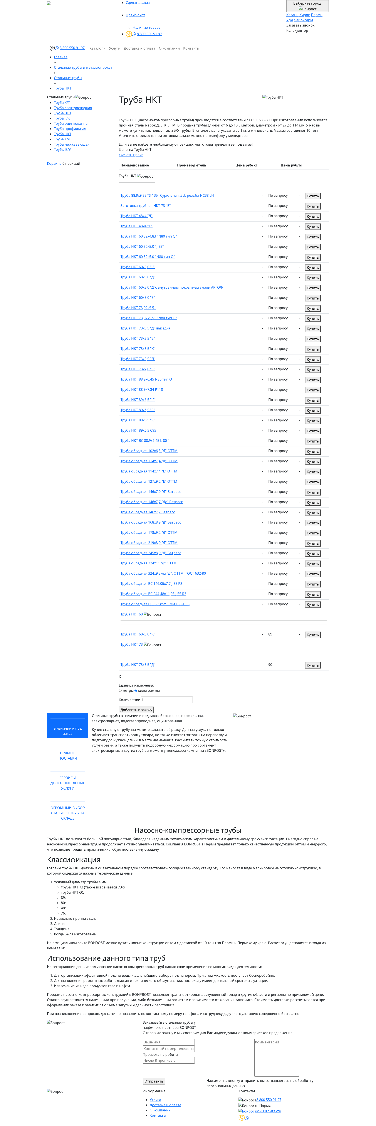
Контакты (191, 48)
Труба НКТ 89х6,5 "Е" (138, 409)
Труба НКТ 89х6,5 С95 (138, 430)
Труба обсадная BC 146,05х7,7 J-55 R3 (151, 583)
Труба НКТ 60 (132, 614)
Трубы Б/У (62, 149)
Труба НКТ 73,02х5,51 (138, 307)
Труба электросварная (73, 107)
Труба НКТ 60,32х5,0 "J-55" (142, 246)
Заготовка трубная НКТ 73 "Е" (146, 205)
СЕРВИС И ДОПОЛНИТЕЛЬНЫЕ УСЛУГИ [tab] (67, 783)
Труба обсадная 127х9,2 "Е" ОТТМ (149, 481)
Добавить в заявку (136, 709)
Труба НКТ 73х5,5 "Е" (138, 338)
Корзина (54, 163)
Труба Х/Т (62, 102)
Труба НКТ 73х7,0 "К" (138, 369)
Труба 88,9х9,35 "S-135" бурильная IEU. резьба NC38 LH (167, 195)
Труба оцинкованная (71, 123)
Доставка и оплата (139, 48)
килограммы (148, 690)
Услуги (114, 48)
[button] (224, 182)
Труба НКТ (62, 133)
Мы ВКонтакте (268, 1111)
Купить (313, 196)
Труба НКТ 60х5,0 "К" (138, 634)
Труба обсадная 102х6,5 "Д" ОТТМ (149, 450)
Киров (304, 14)
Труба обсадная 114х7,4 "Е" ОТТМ (149, 471)
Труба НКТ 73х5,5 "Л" (138, 358)
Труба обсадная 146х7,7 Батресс (148, 512)
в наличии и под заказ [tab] (68, 731)
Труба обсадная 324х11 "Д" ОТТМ (149, 563)
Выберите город (307, 3)
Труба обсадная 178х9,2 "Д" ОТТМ (149, 532)
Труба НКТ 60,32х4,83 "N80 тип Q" (149, 236)
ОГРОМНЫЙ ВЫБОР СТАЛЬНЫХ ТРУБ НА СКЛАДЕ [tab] (67, 813)
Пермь (316, 14)
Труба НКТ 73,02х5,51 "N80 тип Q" (149, 318)
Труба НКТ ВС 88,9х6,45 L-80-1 (145, 440)
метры (128, 690)
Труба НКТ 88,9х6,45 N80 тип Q (146, 379)
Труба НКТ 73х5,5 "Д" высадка (145, 328)
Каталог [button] (96, 48)
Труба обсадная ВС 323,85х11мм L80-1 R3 (155, 604)
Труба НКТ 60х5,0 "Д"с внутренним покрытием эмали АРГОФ (172, 287)
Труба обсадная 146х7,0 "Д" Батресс (151, 491)
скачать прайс (131, 154)
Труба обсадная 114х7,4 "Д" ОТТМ (149, 461)
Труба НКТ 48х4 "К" (137, 226)
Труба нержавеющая (71, 144)
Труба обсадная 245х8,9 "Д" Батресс (151, 553)
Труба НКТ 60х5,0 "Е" (138, 297)
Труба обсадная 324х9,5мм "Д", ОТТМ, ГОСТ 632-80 (163, 573)
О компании (169, 48)
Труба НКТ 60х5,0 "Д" (138, 277)
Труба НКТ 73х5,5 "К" (138, 348)
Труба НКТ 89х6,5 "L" (138, 399)
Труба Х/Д (62, 139)
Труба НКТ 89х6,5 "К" (138, 420)
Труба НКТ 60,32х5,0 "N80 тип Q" (148, 256)
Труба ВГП (62, 113)
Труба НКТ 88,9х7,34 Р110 (142, 389)
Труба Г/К (62, 118)
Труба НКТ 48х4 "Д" (137, 215)
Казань (292, 14)
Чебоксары (303, 20)
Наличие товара (147, 27)
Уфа (289, 20)
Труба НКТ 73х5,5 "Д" (138, 664)
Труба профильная (70, 128)
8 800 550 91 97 (149, 34)
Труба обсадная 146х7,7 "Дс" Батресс (152, 501)
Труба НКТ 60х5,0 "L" (138, 266)
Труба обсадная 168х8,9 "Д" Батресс (151, 522)
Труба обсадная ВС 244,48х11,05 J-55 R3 (153, 593)
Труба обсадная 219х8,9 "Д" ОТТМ (149, 542)
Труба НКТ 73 (132, 644)
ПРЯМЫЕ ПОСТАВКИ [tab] (68, 756)
